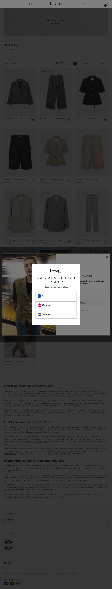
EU (43, 296)
